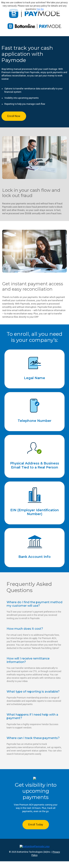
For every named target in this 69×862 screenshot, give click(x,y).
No (42, 9)
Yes (38, 9)
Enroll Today (35, 824)
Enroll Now (13, 116)
